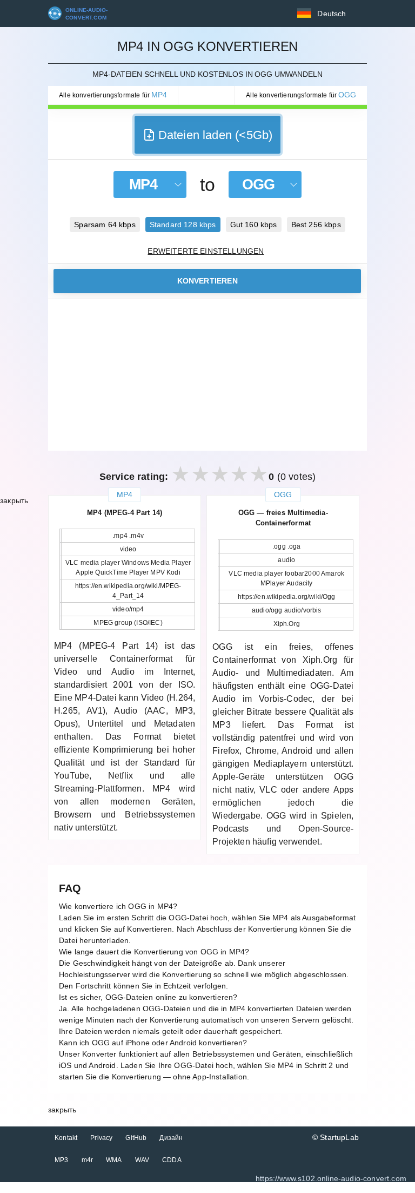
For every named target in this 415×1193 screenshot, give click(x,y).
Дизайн (171, 1138)
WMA (114, 1160)
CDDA (172, 1160)
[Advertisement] (207, 375)
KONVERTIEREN (207, 280)
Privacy (101, 1138)
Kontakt (66, 1138)
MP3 (62, 1160)
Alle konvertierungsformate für (113, 94)
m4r (87, 1160)
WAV (142, 1160)
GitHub (135, 1138)
